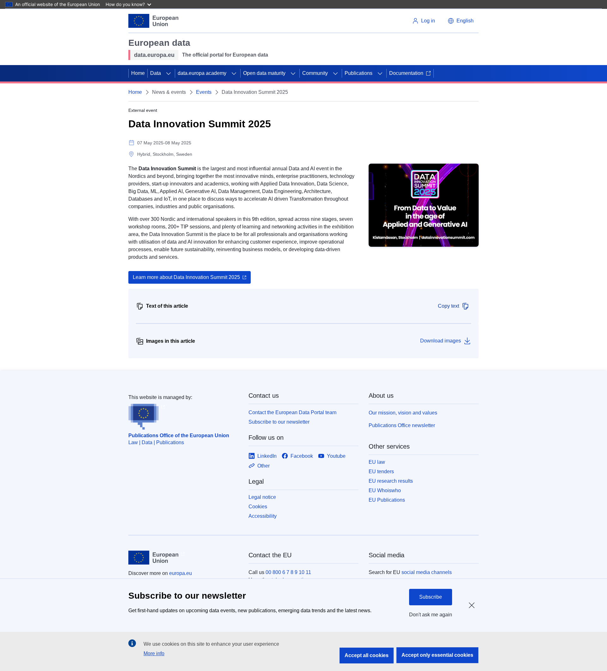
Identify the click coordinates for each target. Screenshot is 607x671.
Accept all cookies (367, 655)
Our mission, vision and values (403, 412)
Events (204, 92)
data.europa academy (202, 73)
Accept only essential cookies (437, 655)
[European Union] (153, 21)
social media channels (427, 572)
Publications (358, 73)
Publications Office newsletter (402, 425)
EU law (377, 462)
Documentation (406, 73)
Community (315, 73)
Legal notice (262, 497)
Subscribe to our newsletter (279, 422)
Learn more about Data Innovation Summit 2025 (186, 277)
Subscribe (430, 597)
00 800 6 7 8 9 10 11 (288, 572)
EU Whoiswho (385, 490)
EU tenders (381, 471)
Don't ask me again (430, 614)
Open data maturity (264, 73)
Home (138, 73)
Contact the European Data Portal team (292, 412)
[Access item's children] (168, 73)
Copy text (448, 306)
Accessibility (262, 516)
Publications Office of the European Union (178, 435)
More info (154, 653)
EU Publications (387, 500)
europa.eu (180, 573)
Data (155, 73)
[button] (461, 21)
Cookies (257, 506)
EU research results (391, 481)
